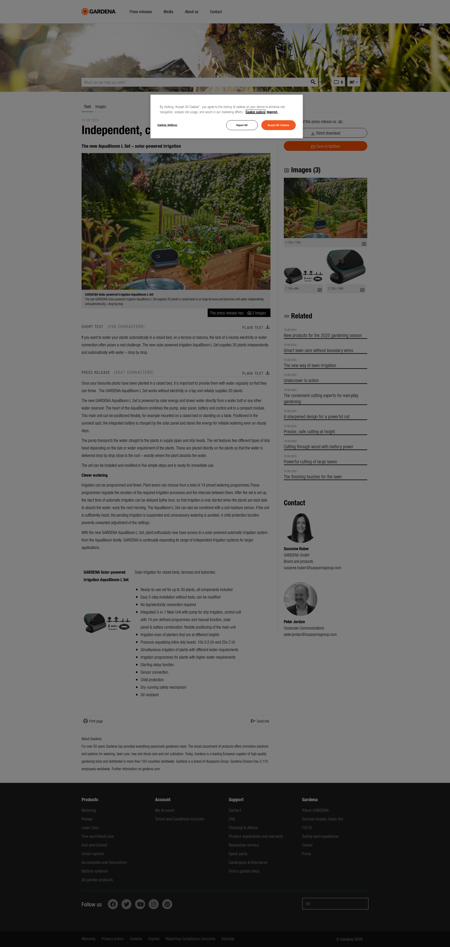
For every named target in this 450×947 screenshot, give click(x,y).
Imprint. (272, 111)
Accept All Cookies (278, 125)
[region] (226, 116)
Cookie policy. (256, 111)
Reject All (242, 125)
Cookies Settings (167, 125)
